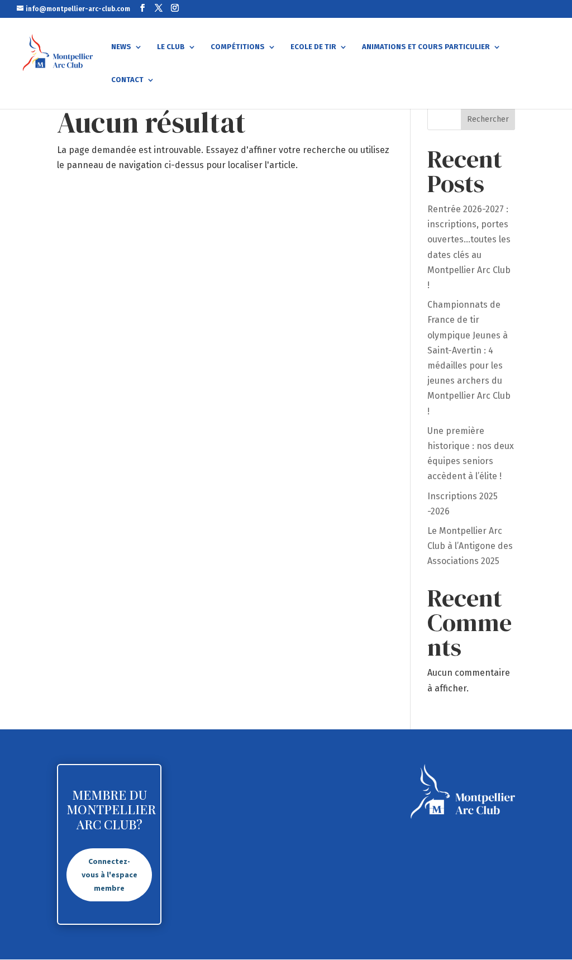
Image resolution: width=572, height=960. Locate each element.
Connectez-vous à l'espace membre (109, 874)
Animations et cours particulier (426, 47)
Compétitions (238, 47)
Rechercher (488, 119)
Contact (127, 80)
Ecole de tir (313, 47)
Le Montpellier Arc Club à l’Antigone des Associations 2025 (470, 546)
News (121, 47)
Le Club (171, 47)
